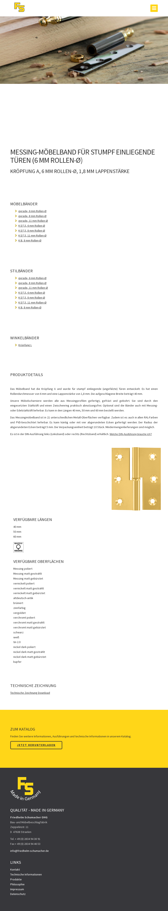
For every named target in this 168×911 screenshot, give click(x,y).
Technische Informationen (26, 874)
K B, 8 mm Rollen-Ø (29, 240)
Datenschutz (18, 894)
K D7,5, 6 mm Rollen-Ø (31, 225)
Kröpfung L (25, 345)
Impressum (17, 889)
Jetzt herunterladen (36, 745)
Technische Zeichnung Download (30, 693)
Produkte (16, 879)
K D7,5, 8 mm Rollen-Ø (31, 230)
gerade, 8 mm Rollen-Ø (32, 216)
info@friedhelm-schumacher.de (29, 851)
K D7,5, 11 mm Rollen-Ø (32, 235)
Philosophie (17, 884)
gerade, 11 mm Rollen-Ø (33, 221)
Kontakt (15, 869)
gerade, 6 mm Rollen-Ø (32, 211)
